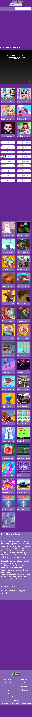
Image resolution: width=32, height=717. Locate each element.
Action (9, 161)
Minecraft (8, 683)
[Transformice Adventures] (8, 301)
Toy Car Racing (22, 252)
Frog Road (11, 579)
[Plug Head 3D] (8, 404)
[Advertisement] (16, 28)
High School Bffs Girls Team (24, 102)
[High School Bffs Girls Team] (24, 99)
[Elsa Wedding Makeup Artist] (8, 232)
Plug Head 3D (6, 407)
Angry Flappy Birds (8, 252)
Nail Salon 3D (21, 119)
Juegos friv (26, 156)
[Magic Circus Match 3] (23, 472)
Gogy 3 (9, 152)
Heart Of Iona (6, 527)
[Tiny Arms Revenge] (23, 284)
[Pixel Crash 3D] (8, 421)
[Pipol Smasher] (23, 404)
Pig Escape (21, 355)
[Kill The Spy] (8, 352)
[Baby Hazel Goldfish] (8, 335)
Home (2, 47)
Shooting (26, 166)
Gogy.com (26, 152)
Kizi (8, 142)
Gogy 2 (25, 147)
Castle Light (21, 321)
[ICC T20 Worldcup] (23, 455)
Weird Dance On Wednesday (8, 136)
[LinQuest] (23, 369)
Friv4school (26, 142)
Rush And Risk (22, 235)
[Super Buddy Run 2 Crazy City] (8, 387)
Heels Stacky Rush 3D (9, 441)
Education (26, 161)
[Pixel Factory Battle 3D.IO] (23, 387)
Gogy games (9, 147)
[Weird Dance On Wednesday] (8, 133)
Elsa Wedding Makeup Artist (11, 235)
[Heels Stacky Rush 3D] (8, 438)
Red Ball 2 (20, 441)
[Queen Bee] (8, 369)
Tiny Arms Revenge (24, 287)
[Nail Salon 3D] (24, 116)
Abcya (16, 700)
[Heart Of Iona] (8, 524)
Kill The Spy (6, 355)
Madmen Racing (22, 270)
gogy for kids (22, 579)
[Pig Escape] (23, 352)
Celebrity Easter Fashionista (24, 136)
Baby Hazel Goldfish (9, 338)
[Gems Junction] (23, 421)
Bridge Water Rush (8, 475)
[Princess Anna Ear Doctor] (8, 318)
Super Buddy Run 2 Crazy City (12, 389)
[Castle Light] (23, 318)
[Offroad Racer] (8, 284)
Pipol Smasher (22, 407)
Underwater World (8, 458)
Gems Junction (22, 424)
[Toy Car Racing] (23, 250)
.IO (24, 180)
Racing (25, 171)
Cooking (9, 180)
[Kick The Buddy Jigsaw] (23, 335)
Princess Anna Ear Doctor (11, 321)
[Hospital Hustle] (8, 99)
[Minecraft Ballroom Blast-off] (23, 301)
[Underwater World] (8, 455)
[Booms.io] (8, 267)
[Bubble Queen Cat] (8, 507)
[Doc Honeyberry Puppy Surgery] (8, 116)
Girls (8, 166)
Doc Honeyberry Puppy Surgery (8, 119)
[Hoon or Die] (23, 489)
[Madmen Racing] (23, 267)
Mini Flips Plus (7, 492)
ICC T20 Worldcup (23, 458)
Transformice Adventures (11, 304)
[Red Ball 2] (23, 438)
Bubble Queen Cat (8, 509)
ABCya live (10, 156)
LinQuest (20, 372)
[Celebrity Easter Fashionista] (24, 133)
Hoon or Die (21, 492)
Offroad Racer (7, 287)
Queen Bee (6, 372)
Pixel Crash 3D (7, 424)
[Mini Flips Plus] (8, 489)
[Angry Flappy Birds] (8, 250)
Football (25, 175)
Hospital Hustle (6, 102)
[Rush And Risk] (23, 232)
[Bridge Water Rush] (8, 472)
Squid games (9, 170)
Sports (9, 175)
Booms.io (5, 270)
